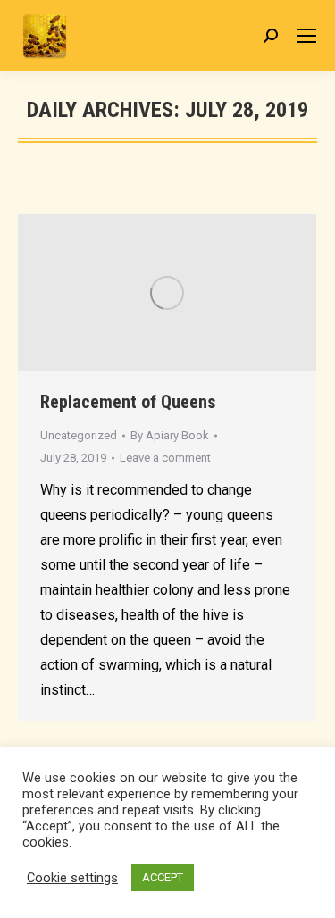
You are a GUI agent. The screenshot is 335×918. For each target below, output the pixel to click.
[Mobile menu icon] (306, 35)
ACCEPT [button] (162, 877)
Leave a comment (165, 457)
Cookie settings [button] (72, 878)
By (169, 435)
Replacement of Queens (128, 402)
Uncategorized (78, 435)
